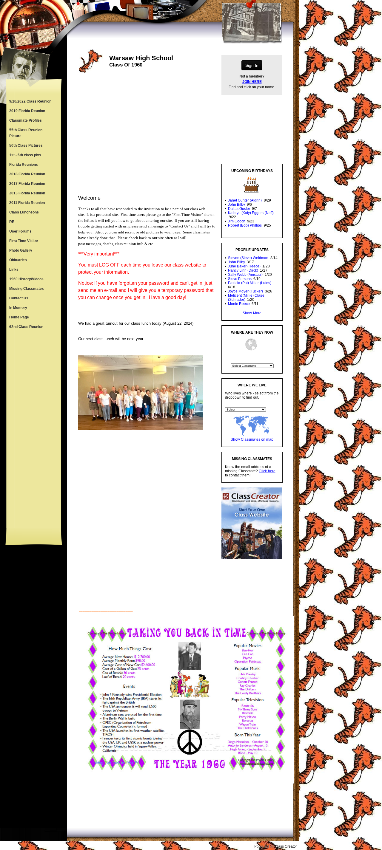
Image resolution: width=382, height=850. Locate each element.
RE (11, 222)
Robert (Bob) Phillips (245, 225)
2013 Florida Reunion (27, 193)
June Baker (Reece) (244, 266)
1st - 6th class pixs (25, 155)
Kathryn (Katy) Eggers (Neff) (251, 213)
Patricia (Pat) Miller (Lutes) (249, 283)
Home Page (19, 317)
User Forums (20, 231)
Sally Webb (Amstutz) (245, 275)
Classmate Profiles (25, 120)
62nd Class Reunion (26, 327)
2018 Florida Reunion (27, 174)
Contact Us (18, 298)
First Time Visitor (23, 241)
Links (14, 269)
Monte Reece (239, 304)
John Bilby (236, 204)
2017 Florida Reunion (27, 184)
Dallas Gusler (239, 209)
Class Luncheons (24, 212)
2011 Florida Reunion (27, 203)
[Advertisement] (34, 429)
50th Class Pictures (26, 145)
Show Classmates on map (252, 439)
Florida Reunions (23, 164)
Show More (252, 313)
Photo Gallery (20, 250)
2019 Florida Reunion (27, 111)
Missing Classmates (26, 289)
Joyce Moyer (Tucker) (245, 291)
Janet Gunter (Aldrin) (245, 200)
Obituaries (18, 260)
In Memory (18, 308)
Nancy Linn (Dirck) (243, 270)
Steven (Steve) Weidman (248, 258)
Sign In (251, 65)
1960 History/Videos (26, 279)
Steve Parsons (240, 279)
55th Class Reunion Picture (25, 133)
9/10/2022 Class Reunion (30, 101)
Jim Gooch (236, 221)
